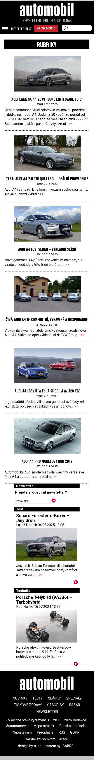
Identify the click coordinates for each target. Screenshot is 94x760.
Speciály (74, 698)
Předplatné (52, 20)
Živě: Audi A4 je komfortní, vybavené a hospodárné (47, 319)
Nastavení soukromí (41, 739)
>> (70, 124)
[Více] (76, 583)
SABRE (68, 746)
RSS (62, 732)
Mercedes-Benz (21, 29)
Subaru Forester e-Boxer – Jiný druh (43, 518)
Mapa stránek (43, 726)
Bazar (74, 705)
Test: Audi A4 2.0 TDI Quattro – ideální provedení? (47, 178)
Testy (38, 698)
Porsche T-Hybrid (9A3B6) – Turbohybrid (44, 600)
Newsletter (32, 20)
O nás (67, 20)
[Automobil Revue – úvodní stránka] (47, 34)
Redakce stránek (72, 726)
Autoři (63, 739)
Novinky (20, 698)
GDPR (74, 732)
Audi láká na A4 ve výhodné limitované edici (47, 99)
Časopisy (55, 705)
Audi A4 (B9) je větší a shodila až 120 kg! (47, 391)
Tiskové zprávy (28, 705)
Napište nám (22, 732)
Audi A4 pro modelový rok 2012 (47, 461)
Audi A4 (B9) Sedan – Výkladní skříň (47, 249)
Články (54, 698)
